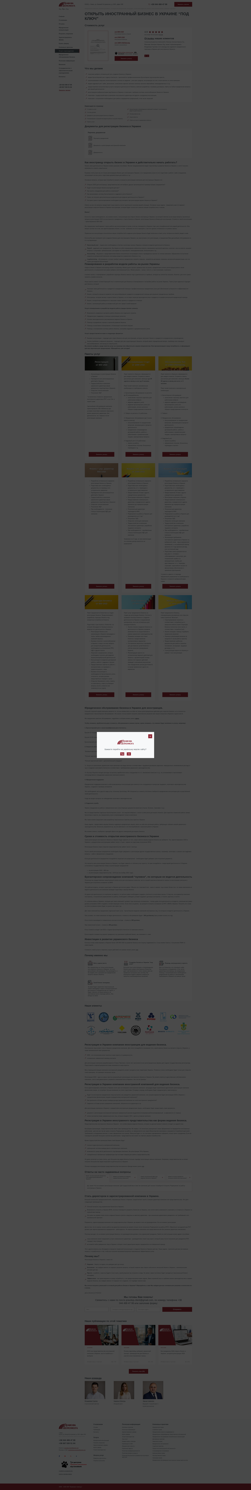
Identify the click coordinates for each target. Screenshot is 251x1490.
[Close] (150, 736)
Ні (129, 754)
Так (122, 754)
